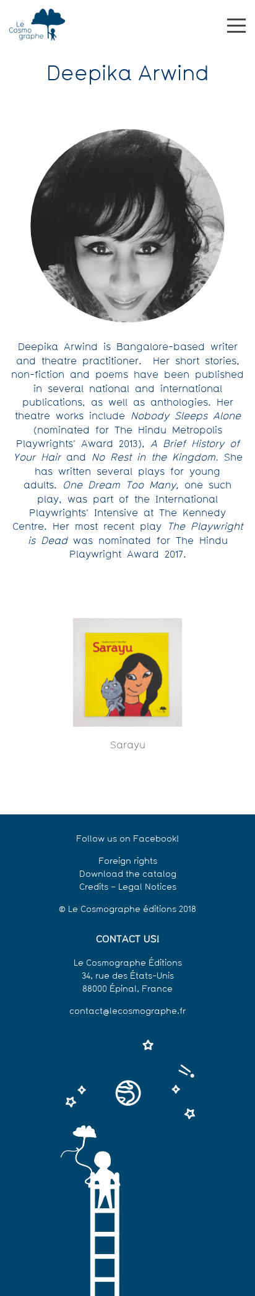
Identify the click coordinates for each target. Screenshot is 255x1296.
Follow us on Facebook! (127, 839)
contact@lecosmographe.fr (127, 1011)
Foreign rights (127, 861)
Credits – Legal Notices (127, 887)
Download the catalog (127, 874)
